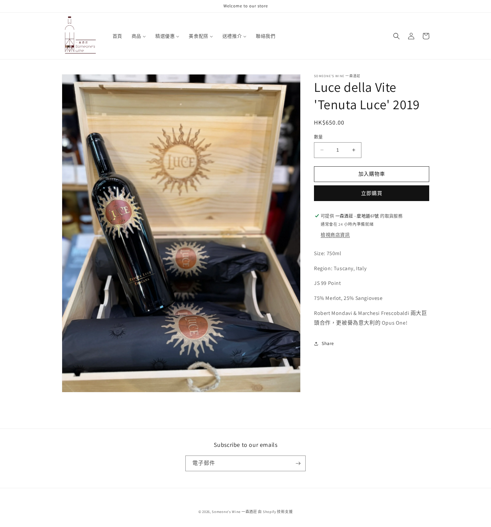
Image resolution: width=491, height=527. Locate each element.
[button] (396, 36)
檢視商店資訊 (335, 235)
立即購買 (371, 193)
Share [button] (328, 343)
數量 (318, 137)
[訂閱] (298, 463)
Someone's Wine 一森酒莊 (234, 511)
